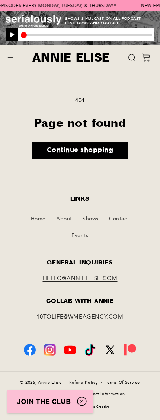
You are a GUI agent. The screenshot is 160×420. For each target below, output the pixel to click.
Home (38, 219)
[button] (10, 57)
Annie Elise (50, 382)
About (64, 219)
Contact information (104, 393)
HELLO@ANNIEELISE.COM (80, 278)
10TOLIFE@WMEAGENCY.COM (79, 316)
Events (80, 235)
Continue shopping (80, 149)
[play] (12, 34)
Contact (119, 219)
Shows (91, 219)
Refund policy (83, 382)
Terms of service (122, 382)
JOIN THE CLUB (44, 401)
